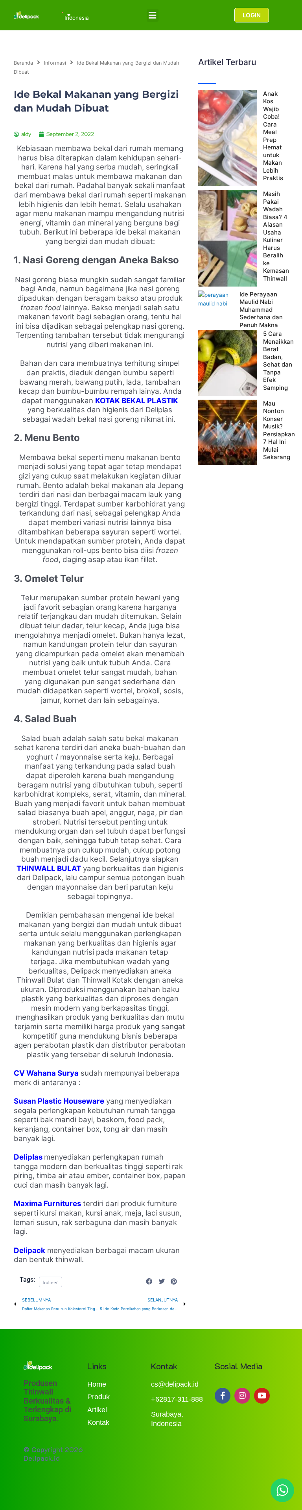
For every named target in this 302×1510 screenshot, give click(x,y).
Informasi (55, 63)
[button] (152, 15)
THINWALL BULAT (49, 868)
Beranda (23, 63)
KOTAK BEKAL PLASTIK (136, 400)
